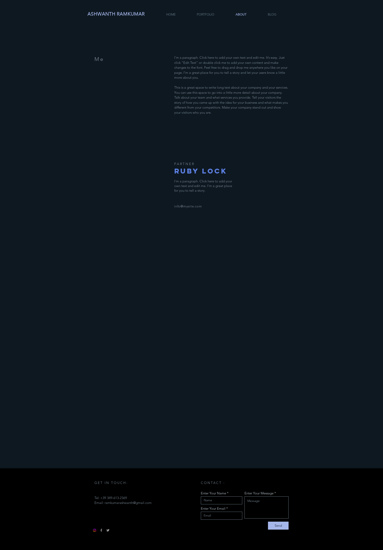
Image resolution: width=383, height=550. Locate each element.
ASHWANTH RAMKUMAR (116, 14)
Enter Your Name (213, 493)
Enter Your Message (259, 493)
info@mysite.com (188, 206)
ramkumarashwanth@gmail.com (128, 503)
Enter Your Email (213, 508)
